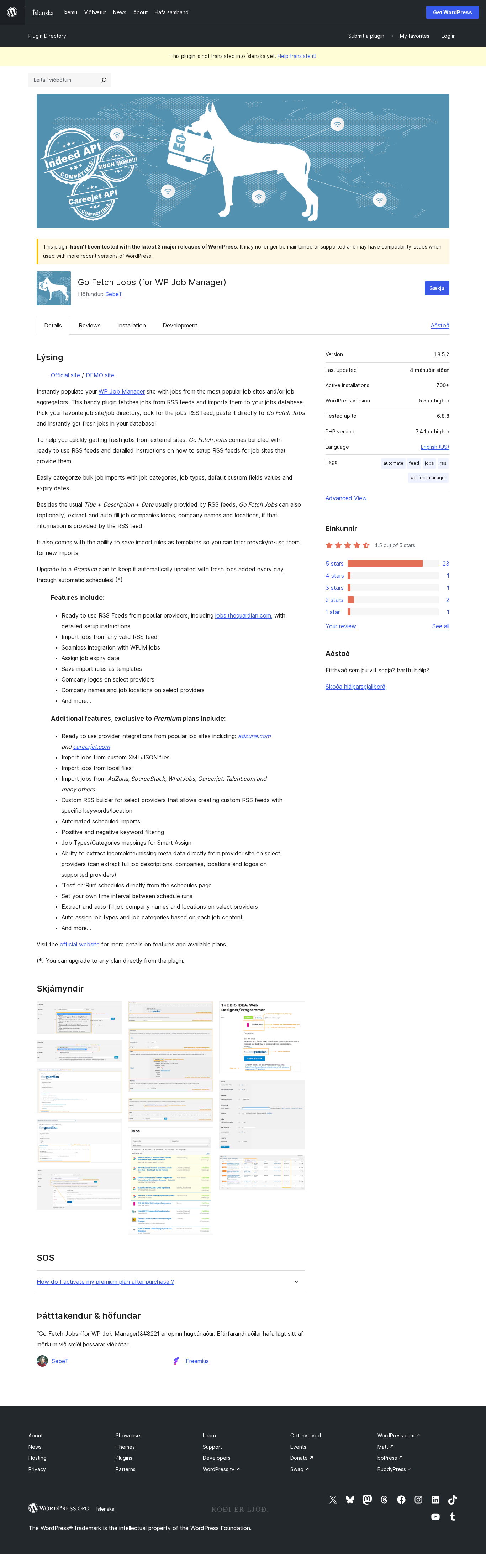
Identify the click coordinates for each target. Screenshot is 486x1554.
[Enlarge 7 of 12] (203, 1037)
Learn (209, 1435)
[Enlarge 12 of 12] (295, 1164)
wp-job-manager (428, 477)
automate (393, 463)
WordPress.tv (222, 1469)
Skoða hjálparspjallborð (355, 686)
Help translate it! (297, 56)
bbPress (390, 1458)
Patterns (126, 1469)
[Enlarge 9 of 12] (203, 1137)
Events (298, 1447)
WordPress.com (399, 1435)
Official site (65, 375)
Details (53, 325)
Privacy (37, 1469)
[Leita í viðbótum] (104, 80)
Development (180, 325)
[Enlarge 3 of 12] (112, 1077)
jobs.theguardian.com (243, 615)
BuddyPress (394, 1469)
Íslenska (105, 1509)
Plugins (124, 1458)
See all (440, 626)
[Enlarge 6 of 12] (203, 1010)
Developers (217, 1458)
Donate (302, 1458)
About (35, 1435)
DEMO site (100, 375)
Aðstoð (440, 325)
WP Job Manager (122, 391)
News (35, 1447)
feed (414, 463)
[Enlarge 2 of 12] (112, 1049)
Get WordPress (452, 12)
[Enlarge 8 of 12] (203, 1107)
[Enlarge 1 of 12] (112, 1010)
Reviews (90, 325)
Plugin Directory (47, 36)
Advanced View (346, 498)
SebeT (113, 294)
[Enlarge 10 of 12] (295, 1010)
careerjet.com (91, 746)
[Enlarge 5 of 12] (112, 1178)
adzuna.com (254, 735)
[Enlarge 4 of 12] (112, 1128)
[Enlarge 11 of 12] (295, 1089)
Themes (125, 1447)
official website (80, 944)
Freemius (197, 1361)
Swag (300, 1469)
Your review (341, 626)
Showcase (128, 1435)
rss (443, 463)
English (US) (435, 447)
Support (212, 1447)
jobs (429, 463)
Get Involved (305, 1435)
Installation (131, 325)
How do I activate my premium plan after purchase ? (105, 1281)
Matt (385, 1447)
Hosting (37, 1458)
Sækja (437, 288)
